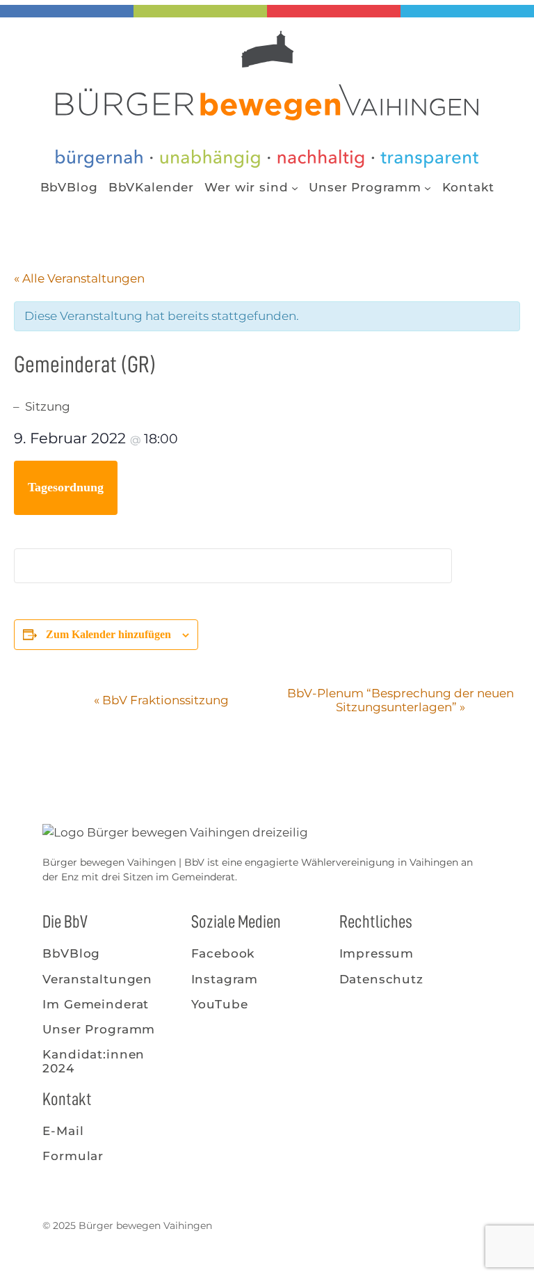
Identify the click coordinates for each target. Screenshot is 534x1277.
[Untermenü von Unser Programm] (427, 187)
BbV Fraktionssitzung (161, 700)
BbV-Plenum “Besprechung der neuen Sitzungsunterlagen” (400, 700)
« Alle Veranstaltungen (79, 278)
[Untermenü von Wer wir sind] (294, 187)
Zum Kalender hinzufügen (108, 634)
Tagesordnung (66, 487)
